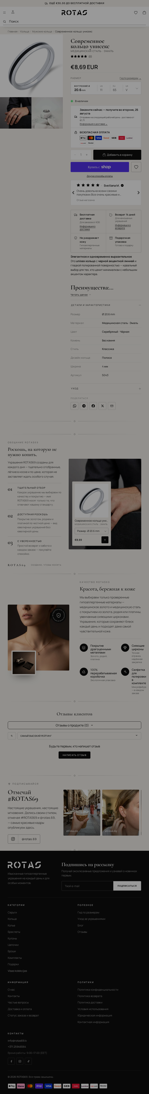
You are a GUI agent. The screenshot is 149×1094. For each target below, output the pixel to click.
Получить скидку (39, 564)
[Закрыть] (139, 524)
